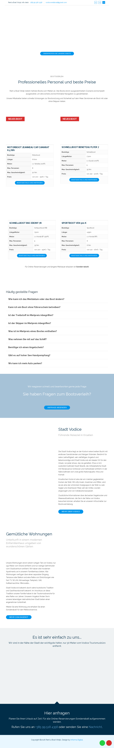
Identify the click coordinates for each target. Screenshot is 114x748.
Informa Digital (77, 740)
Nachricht (95, 727)
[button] (57, 299)
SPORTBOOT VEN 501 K (74, 223)
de (104, 2)
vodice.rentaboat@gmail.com (56, 2)
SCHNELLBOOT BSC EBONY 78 (25, 223)
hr (100, 2)
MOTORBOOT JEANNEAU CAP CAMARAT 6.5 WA (28, 149)
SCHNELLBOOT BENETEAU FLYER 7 (80, 147)
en (96, 2)
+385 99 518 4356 (36, 2)
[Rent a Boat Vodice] (22, 10)
